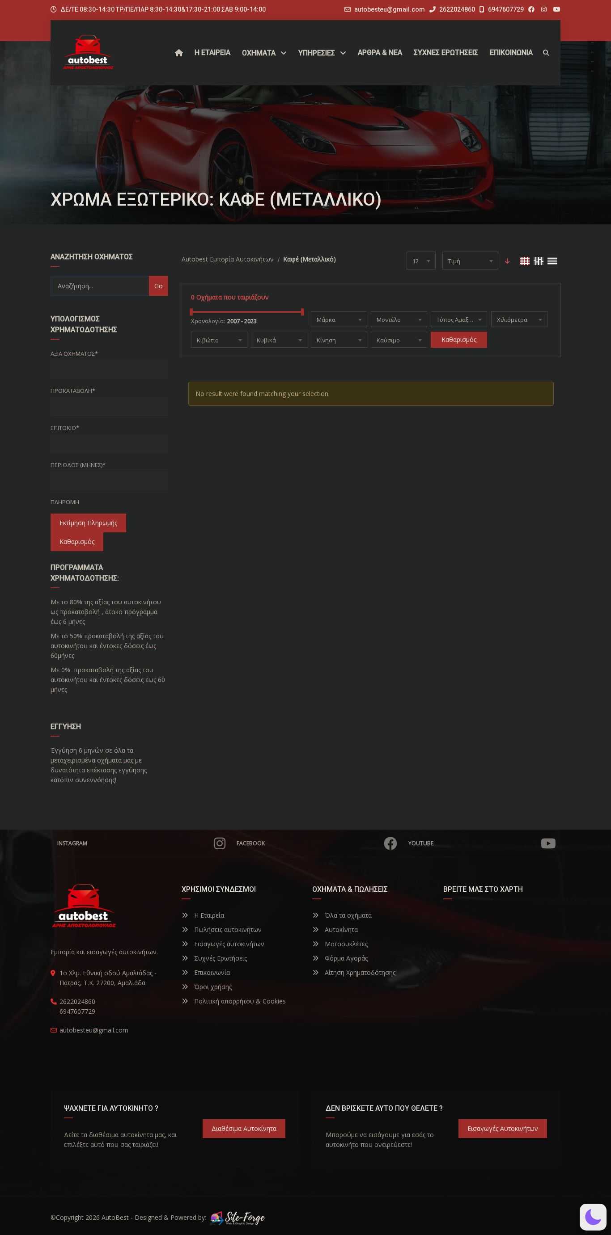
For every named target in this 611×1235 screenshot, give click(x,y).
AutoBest (115, 1217)
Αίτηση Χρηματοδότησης (359, 972)
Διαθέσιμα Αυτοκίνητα (244, 1128)
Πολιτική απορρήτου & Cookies (239, 1001)
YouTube (420, 843)
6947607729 (505, 9)
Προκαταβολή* (73, 391)
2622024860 (456, 9)
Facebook (251, 843)
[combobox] (421, 261)
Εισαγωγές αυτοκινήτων (228, 944)
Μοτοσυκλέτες (345, 944)
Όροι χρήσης (212, 986)
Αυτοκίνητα (340, 929)
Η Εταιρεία (208, 915)
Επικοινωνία (211, 972)
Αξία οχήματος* (74, 354)
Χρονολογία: (208, 321)
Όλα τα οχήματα (347, 915)
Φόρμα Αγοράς (345, 958)
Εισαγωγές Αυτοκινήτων (502, 1128)
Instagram (72, 843)
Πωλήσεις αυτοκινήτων (227, 929)
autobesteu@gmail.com (389, 9)
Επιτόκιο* (65, 428)
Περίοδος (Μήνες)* (78, 465)
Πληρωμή (65, 502)
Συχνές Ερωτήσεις (219, 958)
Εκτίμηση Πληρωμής (88, 522)
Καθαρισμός (76, 541)
